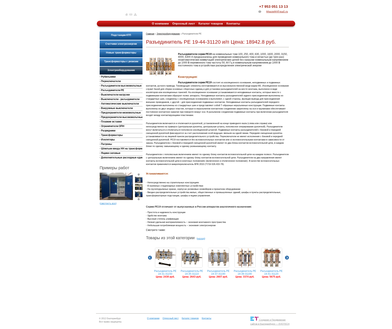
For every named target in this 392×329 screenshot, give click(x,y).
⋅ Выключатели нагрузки (115, 94)
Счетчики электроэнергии (121, 43)
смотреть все (108, 203)
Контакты (233, 23)
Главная (150, 33)
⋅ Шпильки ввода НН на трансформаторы (121, 148)
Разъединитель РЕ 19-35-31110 (192, 274)
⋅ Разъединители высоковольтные (121, 85)
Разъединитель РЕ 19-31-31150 (165, 274)
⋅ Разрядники (107, 130)
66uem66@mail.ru (277, 11)
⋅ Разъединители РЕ (112, 90)
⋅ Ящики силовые (110, 153)
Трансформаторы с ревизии (121, 61)
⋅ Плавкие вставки (111, 121)
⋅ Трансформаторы (111, 135)
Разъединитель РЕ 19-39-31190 (245, 274)
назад (200, 238)
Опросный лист (183, 23)
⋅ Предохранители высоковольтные (121, 117)
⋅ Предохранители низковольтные (120, 112)
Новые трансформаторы (121, 52)
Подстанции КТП (121, 35)
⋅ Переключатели (110, 81)
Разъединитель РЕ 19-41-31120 (271, 274)
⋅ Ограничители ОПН (112, 126)
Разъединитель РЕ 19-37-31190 (218, 274)
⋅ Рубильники (108, 76)
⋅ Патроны (106, 144)
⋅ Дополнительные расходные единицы (121, 157)
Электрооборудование (121, 70)
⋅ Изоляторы (107, 139)
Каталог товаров (210, 23)
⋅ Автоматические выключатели (119, 103)
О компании (160, 23)
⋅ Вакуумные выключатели (116, 108)
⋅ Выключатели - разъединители (119, 99)
